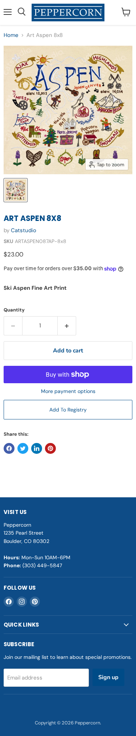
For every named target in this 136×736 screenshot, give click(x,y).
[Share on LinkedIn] (36, 448)
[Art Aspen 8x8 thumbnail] (15, 190)
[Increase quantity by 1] (67, 325)
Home (11, 35)
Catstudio (23, 230)
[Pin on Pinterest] (50, 448)
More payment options (68, 391)
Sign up (108, 677)
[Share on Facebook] (9, 448)
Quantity (14, 310)
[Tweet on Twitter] (22, 448)
